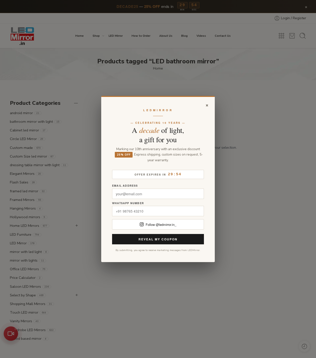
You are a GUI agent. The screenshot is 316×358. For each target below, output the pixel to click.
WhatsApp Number (128, 203)
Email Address (125, 185)
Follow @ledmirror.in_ (161, 224)
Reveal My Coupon (158, 239)
